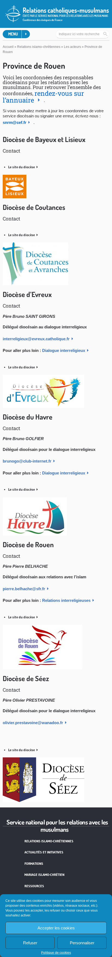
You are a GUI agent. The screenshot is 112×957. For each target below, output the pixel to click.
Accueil (8, 47)
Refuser (30, 943)
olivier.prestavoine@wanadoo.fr (33, 722)
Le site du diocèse (21, 167)
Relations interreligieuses (66, 600)
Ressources (34, 886)
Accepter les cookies (56, 928)
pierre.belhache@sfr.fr (24, 588)
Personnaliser (82, 943)
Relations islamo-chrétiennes (38, 47)
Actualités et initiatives (43, 852)
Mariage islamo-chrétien (44, 875)
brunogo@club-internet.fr (27, 461)
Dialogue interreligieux (63, 350)
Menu (13, 34)
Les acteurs (72, 47)
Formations (33, 864)
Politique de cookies (56, 953)
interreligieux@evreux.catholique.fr (36, 338)
